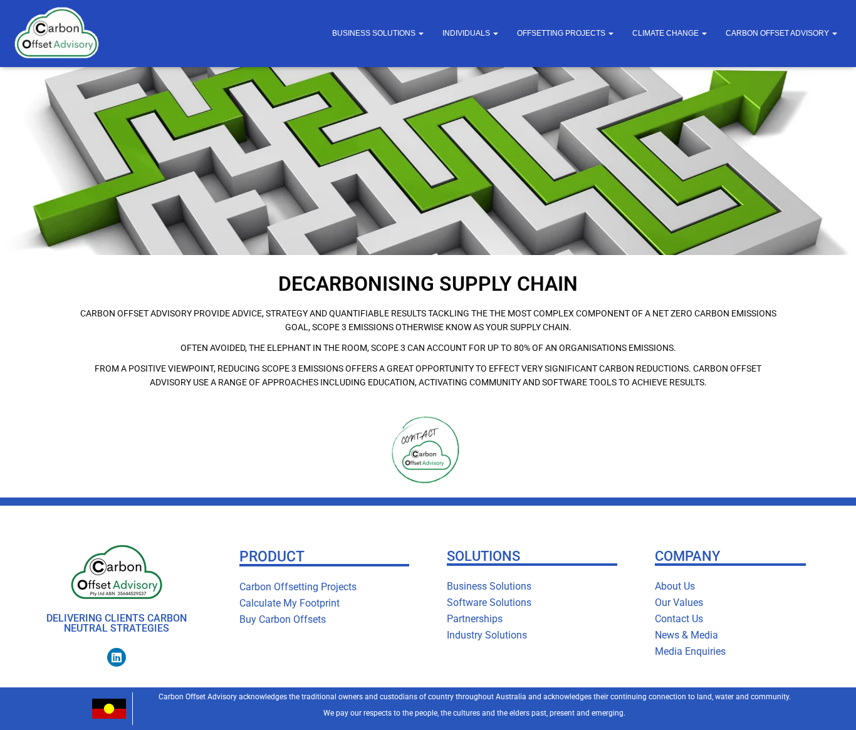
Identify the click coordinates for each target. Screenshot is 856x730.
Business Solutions (374, 33)
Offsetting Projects (562, 33)
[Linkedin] (116, 657)
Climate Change (666, 33)
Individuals (467, 33)
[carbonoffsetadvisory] (56, 33)
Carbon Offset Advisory (778, 33)
